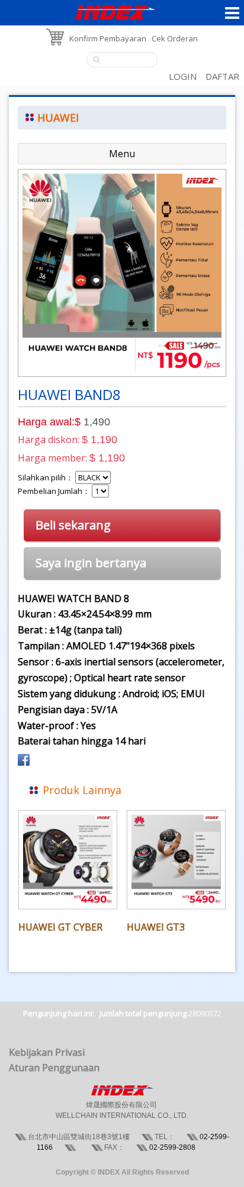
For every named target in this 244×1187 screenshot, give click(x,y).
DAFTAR (222, 76)
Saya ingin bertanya (91, 563)
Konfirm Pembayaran (107, 38)
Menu (122, 153)
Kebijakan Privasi (47, 1052)
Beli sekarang (73, 525)
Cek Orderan (175, 38)
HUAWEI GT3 (156, 927)
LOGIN (183, 76)
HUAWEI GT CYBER (60, 927)
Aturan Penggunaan (54, 1067)
